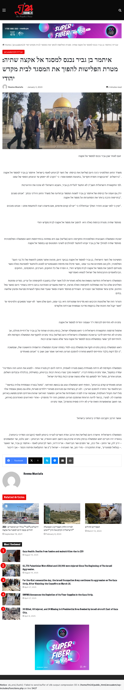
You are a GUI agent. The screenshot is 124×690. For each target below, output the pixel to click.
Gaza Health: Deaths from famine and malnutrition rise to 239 (53, 551)
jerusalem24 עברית (13, 52)
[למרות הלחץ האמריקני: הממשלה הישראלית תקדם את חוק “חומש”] (62, 513)
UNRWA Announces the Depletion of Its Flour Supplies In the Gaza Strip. (58, 594)
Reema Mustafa (15, 87)
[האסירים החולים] (103, 513)
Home (7, 44)
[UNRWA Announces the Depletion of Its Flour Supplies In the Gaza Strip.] (11, 599)
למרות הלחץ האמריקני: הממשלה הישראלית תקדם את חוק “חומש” (59, 528)
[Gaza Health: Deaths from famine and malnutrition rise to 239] (11, 556)
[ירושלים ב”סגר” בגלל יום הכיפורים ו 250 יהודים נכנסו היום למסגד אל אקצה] (20, 513)
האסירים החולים (92, 527)
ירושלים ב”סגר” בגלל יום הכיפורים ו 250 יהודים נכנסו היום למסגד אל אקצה (20, 528)
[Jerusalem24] (25, 10)
